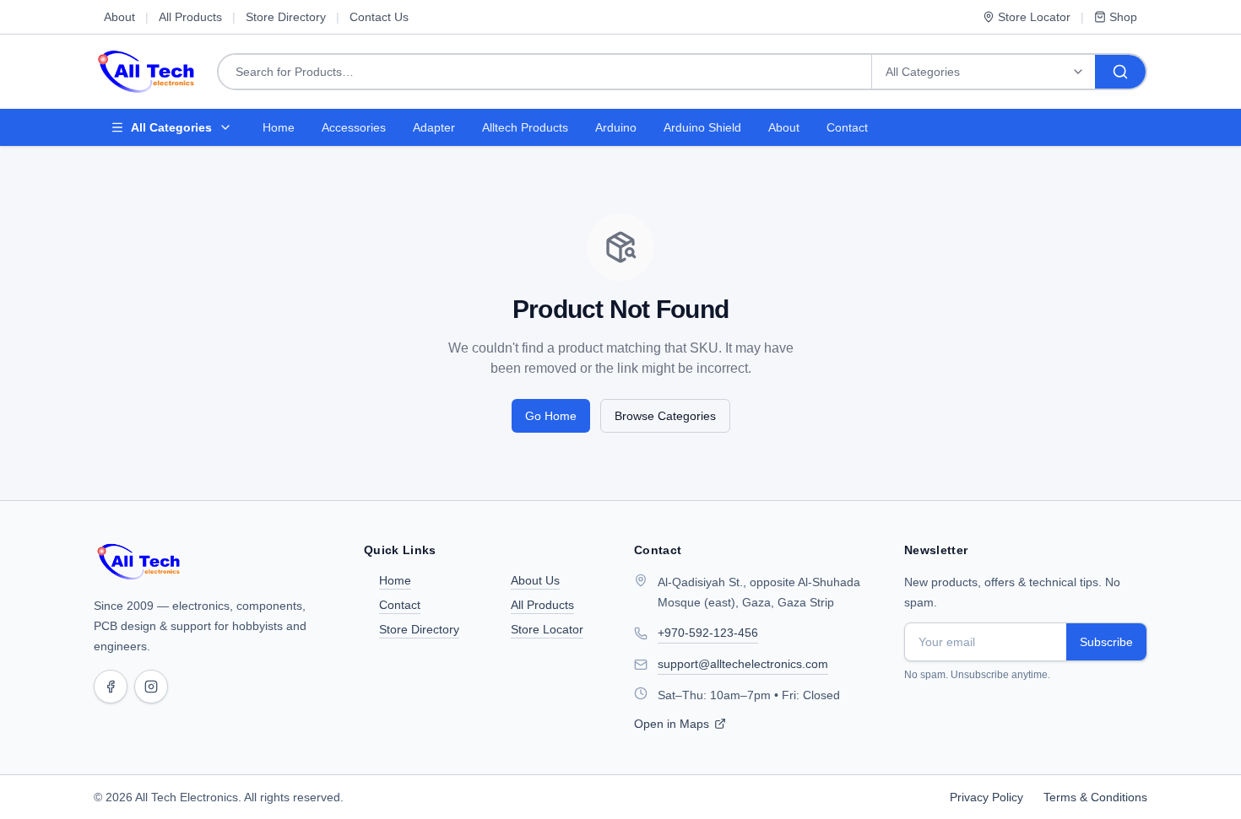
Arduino (616, 127)
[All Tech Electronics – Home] (139, 562)
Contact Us (379, 17)
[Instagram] (151, 686)
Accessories (354, 127)
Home (279, 127)
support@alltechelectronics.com (743, 664)
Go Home (551, 416)
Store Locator (1034, 17)
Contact (847, 127)
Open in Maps (671, 723)
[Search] (1120, 72)
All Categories (171, 127)
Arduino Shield (702, 127)
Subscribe (1106, 642)
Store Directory (286, 17)
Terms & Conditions (1095, 797)
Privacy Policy (986, 797)
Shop (1123, 17)
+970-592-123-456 (708, 632)
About (119, 17)
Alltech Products (525, 127)
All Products (190, 17)
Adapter (434, 127)
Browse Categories (665, 416)
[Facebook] (110, 686)
